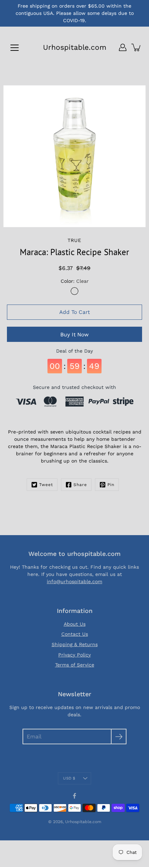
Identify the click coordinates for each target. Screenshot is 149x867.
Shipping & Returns (75, 644)
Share (80, 484)
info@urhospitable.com (74, 581)
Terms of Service (74, 665)
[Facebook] (74, 796)
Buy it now (74, 335)
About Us (75, 624)
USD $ (69, 778)
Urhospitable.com (74, 47)
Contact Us (74, 634)
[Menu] (14, 47)
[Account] (122, 47)
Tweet (46, 484)
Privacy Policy (74, 655)
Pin (110, 484)
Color (75, 281)
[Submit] (118, 736)
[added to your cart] (136, 47)
